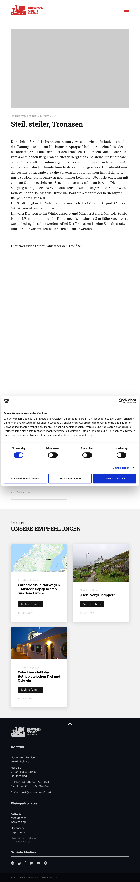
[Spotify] (45, 863)
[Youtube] (38, 863)
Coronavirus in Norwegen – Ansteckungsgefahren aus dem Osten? (39, 589)
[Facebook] (25, 863)
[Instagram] (19, 863)
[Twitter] (31, 863)
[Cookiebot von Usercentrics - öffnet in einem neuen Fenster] (121, 400)
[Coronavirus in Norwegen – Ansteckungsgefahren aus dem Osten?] (39, 558)
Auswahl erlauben (70, 478)
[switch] (53, 455)
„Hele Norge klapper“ (97, 595)
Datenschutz (19, 828)
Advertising (18, 822)
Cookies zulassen (114, 478)
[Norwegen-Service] (28, 10)
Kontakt (16, 813)
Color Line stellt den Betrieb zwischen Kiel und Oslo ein (39, 676)
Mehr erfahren (30, 604)
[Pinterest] (12, 863)
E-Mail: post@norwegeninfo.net (31, 792)
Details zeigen (121, 467)
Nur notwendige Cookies (25, 478)
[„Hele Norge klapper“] (101, 563)
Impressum (18, 832)
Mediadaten (18, 817)
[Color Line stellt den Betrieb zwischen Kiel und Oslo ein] (39, 643)
